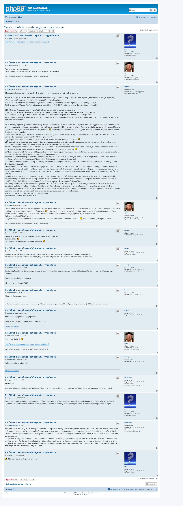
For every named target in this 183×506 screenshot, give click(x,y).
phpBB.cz (86, 494)
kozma (126, 86)
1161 (132, 313)
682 (132, 52)
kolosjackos (128, 290)
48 (132, 380)
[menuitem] (20, 17)
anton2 (126, 230)
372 (132, 251)
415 (132, 293)
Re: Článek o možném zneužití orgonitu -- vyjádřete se (30, 63)
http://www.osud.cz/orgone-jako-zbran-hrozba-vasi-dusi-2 (27, 344)
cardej (126, 265)
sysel (126, 73)
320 (132, 233)
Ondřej (126, 310)
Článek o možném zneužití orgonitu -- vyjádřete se (34, 27)
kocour (126, 248)
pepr (125, 49)
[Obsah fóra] (15, 8)
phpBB (74, 493)
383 (132, 89)
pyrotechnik (128, 377)
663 (132, 76)
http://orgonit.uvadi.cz (12, 326)
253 (132, 268)
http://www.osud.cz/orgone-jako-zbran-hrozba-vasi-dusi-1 (27, 42)
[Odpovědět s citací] (118, 36)
